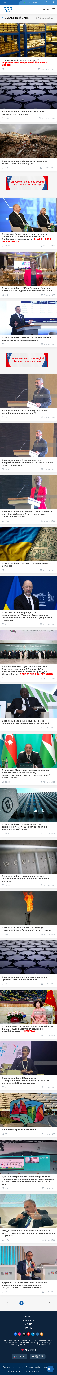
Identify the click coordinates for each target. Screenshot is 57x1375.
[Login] (53, 2)
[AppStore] (38, 1356)
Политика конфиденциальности (40, 1367)
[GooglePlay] (19, 1356)
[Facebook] (15, 1334)
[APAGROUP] (28, 1350)
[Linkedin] (37, 1334)
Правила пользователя (13, 1367)
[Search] (47, 3)
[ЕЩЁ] (53, 10)
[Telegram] (33, 1334)
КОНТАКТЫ (28, 1320)
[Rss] (41, 1334)
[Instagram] (19, 1334)
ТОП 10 (28, 1328)
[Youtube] (28, 1334)
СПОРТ (45, 10)
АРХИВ (28, 1324)
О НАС (28, 1316)
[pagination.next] (50, 1303)
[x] (24, 1334)
